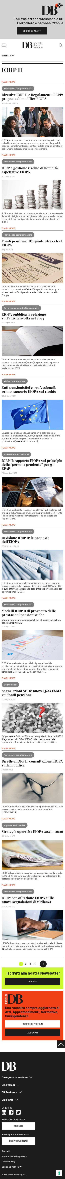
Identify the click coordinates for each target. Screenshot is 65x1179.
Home (4, 55)
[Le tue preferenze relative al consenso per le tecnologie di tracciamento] (59, 1173)
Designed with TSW (12, 1166)
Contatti (6, 1151)
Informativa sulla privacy (14, 1156)
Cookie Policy (8, 1161)
